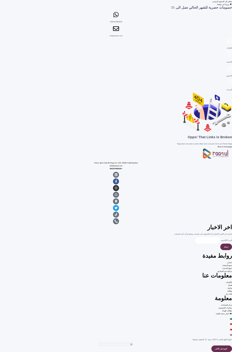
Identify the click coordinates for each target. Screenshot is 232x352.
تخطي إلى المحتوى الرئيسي (222, 1)
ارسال (226, 247)
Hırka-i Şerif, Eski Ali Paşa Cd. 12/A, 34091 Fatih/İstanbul (116, 163)
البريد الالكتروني (226, 240)
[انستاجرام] (116, 188)
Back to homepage (225, 147)
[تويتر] (116, 208)
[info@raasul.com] (116, 29)
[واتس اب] (116, 195)
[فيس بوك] (116, 181)
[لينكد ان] (116, 175)
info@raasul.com (116, 36)
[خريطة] (116, 201)
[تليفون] (116, 221)
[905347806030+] (116, 15)
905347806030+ (116, 22)
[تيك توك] (116, 215)
